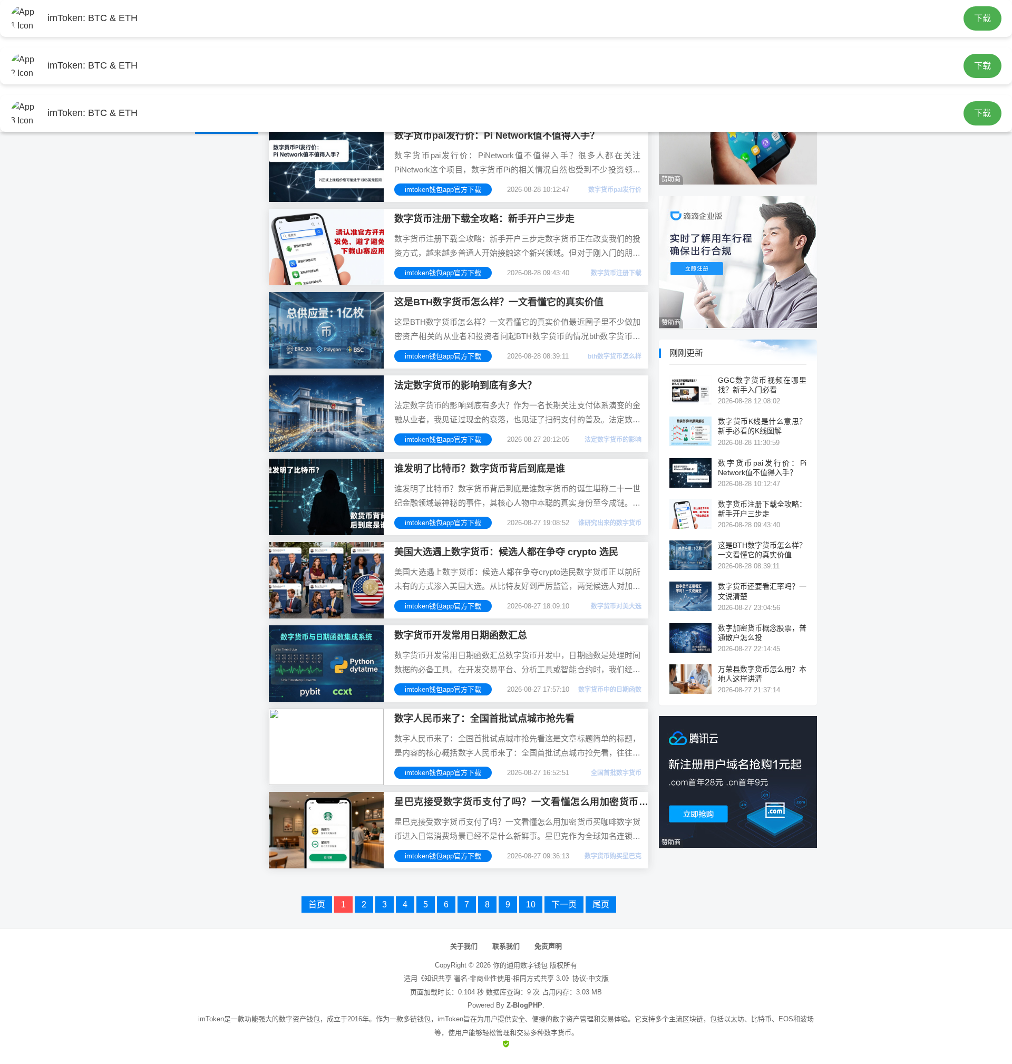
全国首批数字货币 (616, 773)
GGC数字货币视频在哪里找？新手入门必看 (762, 385)
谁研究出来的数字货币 (609, 523)
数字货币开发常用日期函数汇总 (460, 635)
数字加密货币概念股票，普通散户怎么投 (762, 633)
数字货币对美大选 (616, 606)
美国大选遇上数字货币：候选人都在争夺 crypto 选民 (506, 552)
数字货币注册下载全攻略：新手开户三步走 (484, 219)
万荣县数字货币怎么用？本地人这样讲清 (762, 674)
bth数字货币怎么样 (614, 356)
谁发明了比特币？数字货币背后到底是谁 (479, 468)
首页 (316, 904)
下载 (982, 18)
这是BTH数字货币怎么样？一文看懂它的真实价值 (499, 302)
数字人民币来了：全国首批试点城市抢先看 (484, 718)
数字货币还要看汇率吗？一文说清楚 (762, 591)
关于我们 (464, 946)
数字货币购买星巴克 (613, 856)
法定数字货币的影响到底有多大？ (465, 385)
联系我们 (506, 946)
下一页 (564, 904)
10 (531, 904)
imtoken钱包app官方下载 (443, 190)
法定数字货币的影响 (613, 439)
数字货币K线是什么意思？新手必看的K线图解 (762, 426)
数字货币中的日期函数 (609, 689)
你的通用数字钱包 (520, 965)
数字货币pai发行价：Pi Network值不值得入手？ (496, 135)
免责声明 (548, 946)
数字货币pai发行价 (614, 190)
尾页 (600, 904)
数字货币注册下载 (616, 273)
